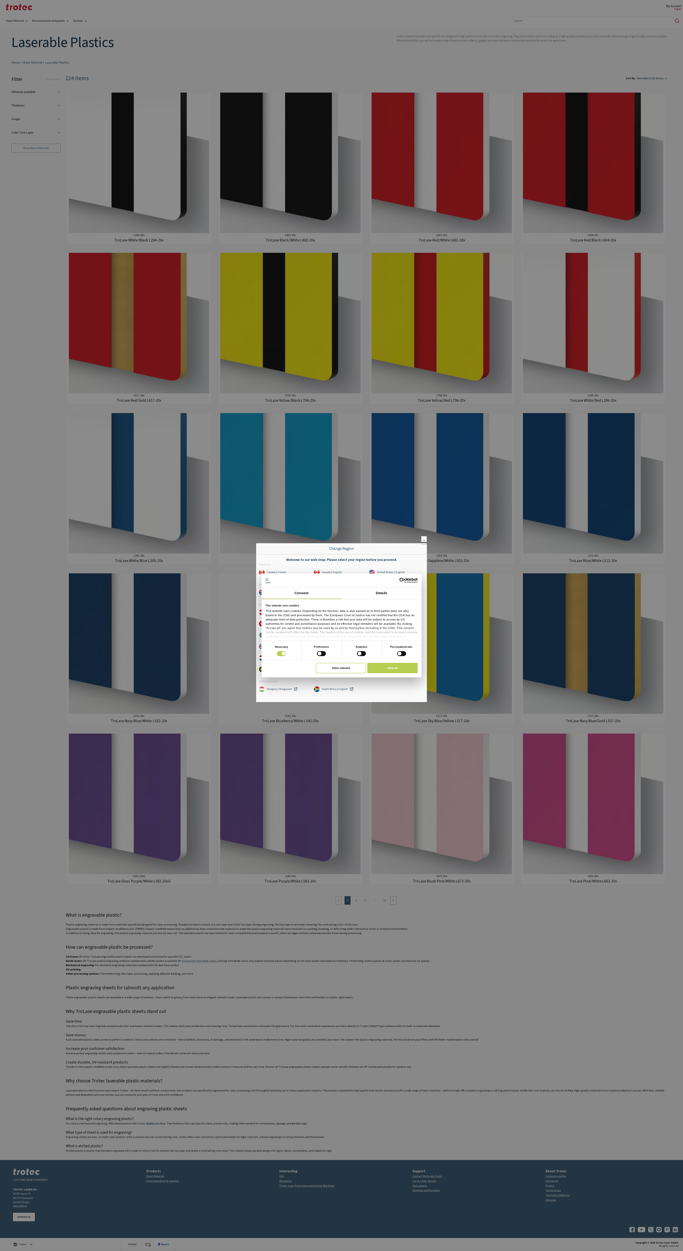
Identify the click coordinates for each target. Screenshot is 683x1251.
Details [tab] (381, 593)
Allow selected (341, 667)
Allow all (392, 667)
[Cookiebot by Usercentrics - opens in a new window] (402, 580)
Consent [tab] (302, 593)
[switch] (321, 653)
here (358, 636)
